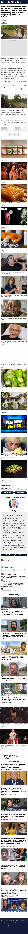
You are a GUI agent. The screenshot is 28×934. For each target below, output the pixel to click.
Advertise (17, 920)
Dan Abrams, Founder (22, 925)
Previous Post (8, 492)
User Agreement (18, 922)
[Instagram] (17, 488)
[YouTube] (12, 488)
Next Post (20, 492)
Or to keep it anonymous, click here (14, 757)
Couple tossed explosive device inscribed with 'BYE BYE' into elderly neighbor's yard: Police (13, 866)
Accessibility (11, 922)
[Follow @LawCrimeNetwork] (20, 488)
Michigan (7, 485)
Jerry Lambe (4, 870)
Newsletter (23, 920)
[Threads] (18, 488)
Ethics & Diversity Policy (6, 925)
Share (4, 22)
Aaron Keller (4, 18)
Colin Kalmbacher (5, 769)
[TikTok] (15, 488)
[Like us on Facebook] (14, 488)
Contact (14, 925)
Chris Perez (4, 845)
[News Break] (22, 488)
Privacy (5, 922)
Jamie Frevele (4, 819)
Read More (14, 134)
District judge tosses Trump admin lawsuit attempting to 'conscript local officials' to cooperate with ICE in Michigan (13, 766)
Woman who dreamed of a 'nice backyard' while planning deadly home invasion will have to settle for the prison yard (13, 816)
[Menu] (2, 2)
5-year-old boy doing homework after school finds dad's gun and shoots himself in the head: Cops (13, 657)
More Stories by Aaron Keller (14, 555)
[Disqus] (14, 574)
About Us (12, 920)
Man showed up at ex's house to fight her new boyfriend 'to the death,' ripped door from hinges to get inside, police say (13, 678)
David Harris (4, 794)
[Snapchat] (21, 488)
